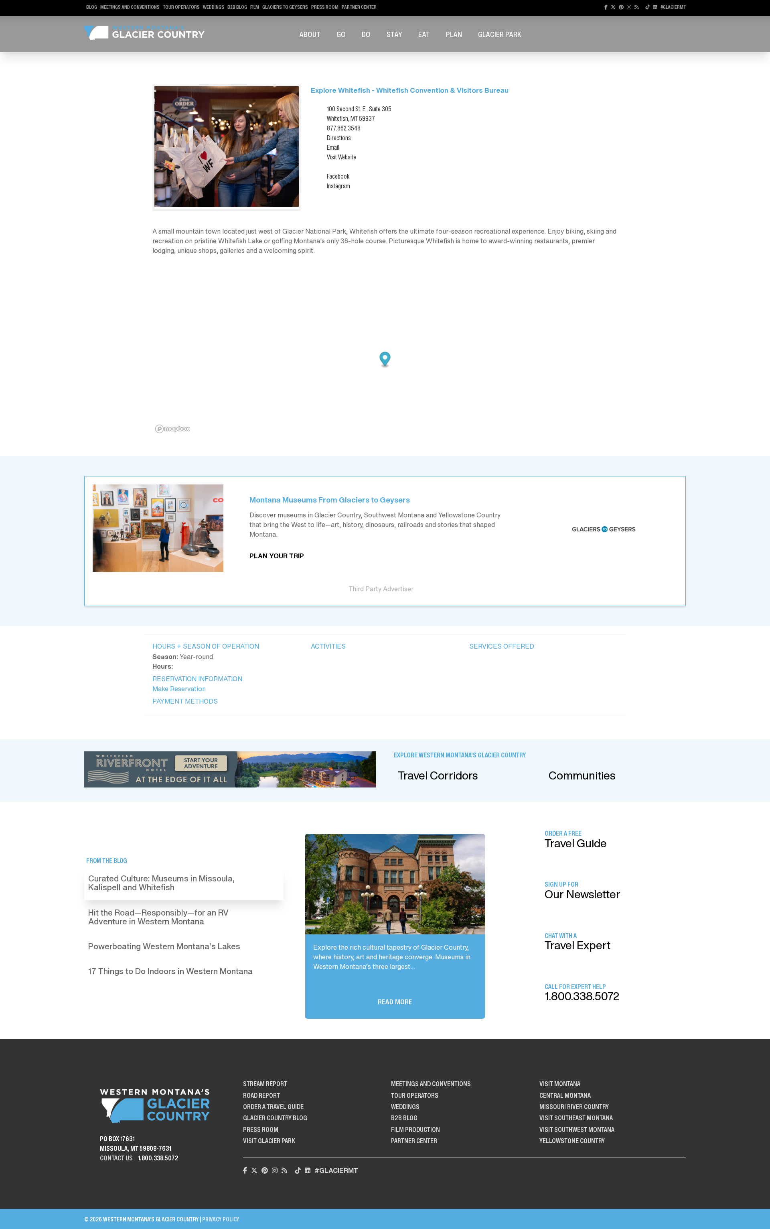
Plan (454, 34)
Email (333, 147)
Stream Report (265, 1084)
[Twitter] (613, 7)
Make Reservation (179, 689)
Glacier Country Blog (275, 1118)
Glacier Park (499, 34)
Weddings (213, 7)
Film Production (415, 1129)
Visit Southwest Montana (576, 1129)
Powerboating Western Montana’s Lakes (164, 946)
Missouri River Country (574, 1106)
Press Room (324, 7)
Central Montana (565, 1095)
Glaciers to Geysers (285, 7)
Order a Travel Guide (273, 1106)
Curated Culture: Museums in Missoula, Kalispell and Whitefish (161, 883)
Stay (394, 34)
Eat (424, 34)
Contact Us (116, 1158)
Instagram (338, 186)
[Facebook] (606, 7)
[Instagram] (629, 7)
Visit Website (341, 157)
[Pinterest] (621, 7)
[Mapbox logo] (172, 428)
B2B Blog (237, 7)
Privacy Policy (220, 1219)
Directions (339, 137)
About (309, 34)
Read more (395, 1002)
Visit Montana (559, 1084)
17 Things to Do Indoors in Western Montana (170, 971)
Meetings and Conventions (130, 7)
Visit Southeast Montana (576, 1118)
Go (341, 34)
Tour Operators (181, 7)
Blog (91, 7)
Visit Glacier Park (269, 1141)
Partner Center (359, 7)
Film (254, 7)
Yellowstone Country (572, 1141)
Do (366, 34)
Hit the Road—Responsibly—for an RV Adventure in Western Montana (158, 917)
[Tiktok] (647, 7)
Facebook (338, 176)
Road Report (261, 1095)
